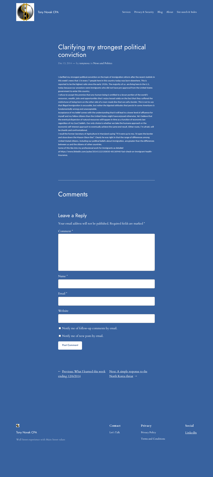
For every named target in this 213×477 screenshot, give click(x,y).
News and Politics (102, 63)
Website (63, 311)
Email (62, 294)
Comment (65, 231)
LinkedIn (191, 433)
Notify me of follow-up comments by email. (89, 328)
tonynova (85, 63)
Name (63, 276)
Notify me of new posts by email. (82, 336)
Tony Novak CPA (48, 12)
